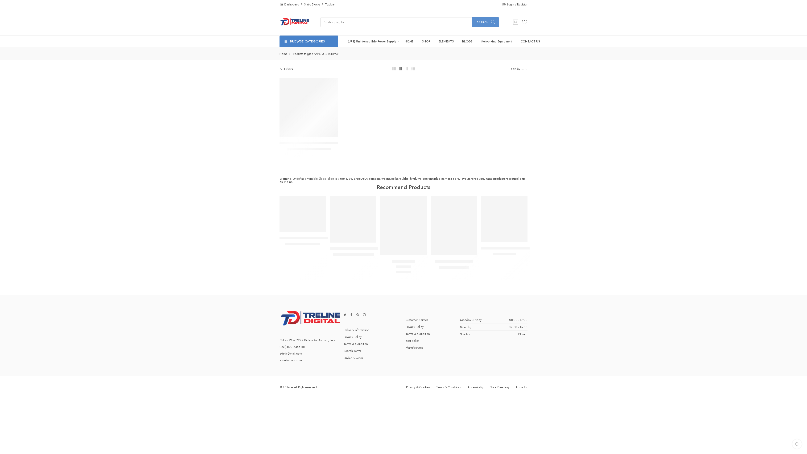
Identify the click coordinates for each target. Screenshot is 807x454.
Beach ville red (403, 261)
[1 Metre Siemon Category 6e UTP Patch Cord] (303, 214)
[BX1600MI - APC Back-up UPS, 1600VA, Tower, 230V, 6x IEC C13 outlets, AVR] (309, 107)
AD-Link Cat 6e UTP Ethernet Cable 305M (361, 248)
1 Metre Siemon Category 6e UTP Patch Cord (314, 238)
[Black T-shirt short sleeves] (454, 225)
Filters (288, 68)
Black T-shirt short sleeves (454, 261)
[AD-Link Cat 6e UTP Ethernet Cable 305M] (353, 219)
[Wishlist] (309, 132)
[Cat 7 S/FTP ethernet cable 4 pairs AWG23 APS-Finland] (504, 219)
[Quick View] (317, 132)
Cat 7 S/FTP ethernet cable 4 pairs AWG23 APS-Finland (523, 248)
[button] (301, 132)
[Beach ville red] (403, 225)
